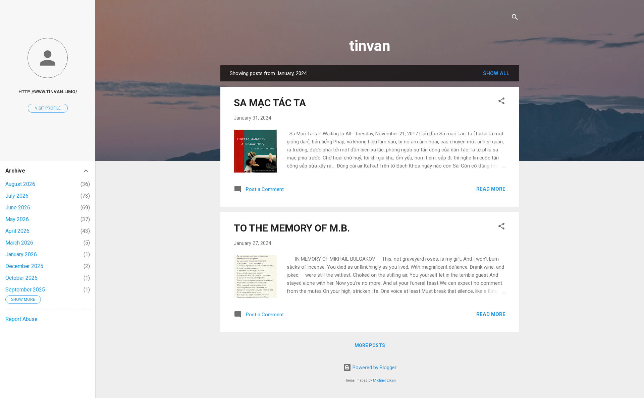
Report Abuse (21, 319)
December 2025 (24, 266)
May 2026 (17, 219)
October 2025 (21, 278)
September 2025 (25, 289)
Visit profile (48, 108)
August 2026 (20, 184)
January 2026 (21, 254)
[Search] (515, 18)
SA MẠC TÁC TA (270, 103)
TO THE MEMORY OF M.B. (292, 228)
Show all (496, 73)
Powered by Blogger (373, 367)
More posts (370, 345)
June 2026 (17, 207)
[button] (501, 102)
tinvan (369, 46)
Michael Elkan (384, 380)
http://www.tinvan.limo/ (47, 91)
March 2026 (19, 243)
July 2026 (17, 196)
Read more (490, 189)
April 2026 (17, 231)
